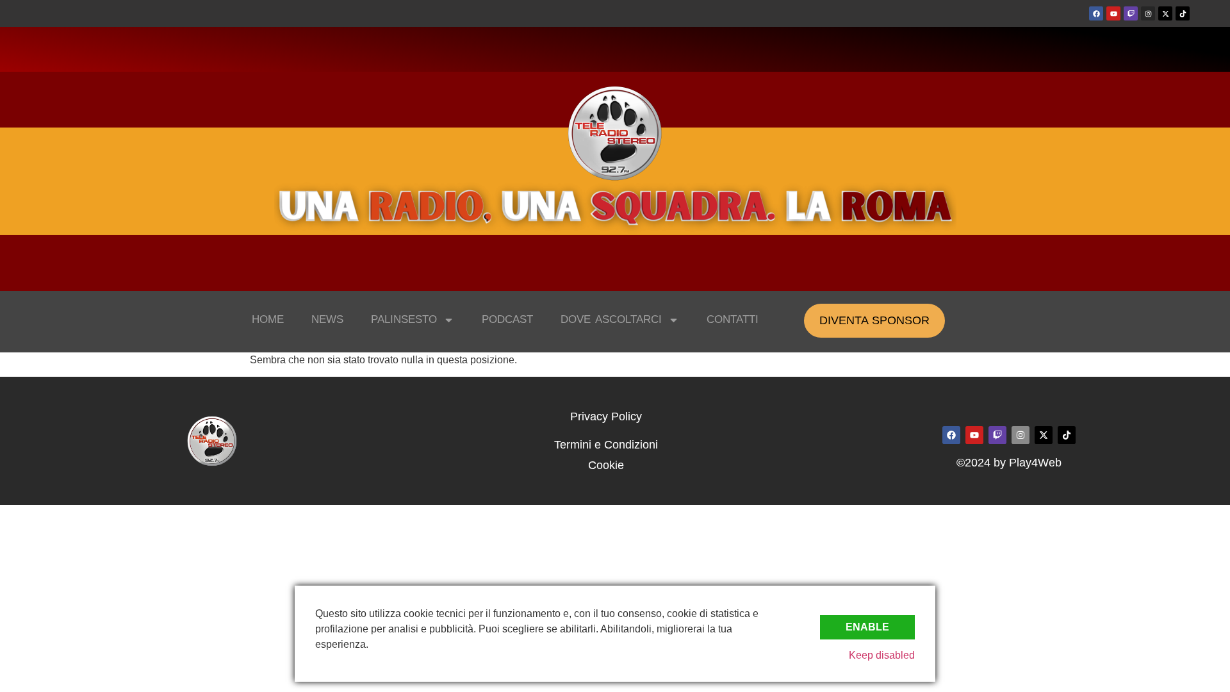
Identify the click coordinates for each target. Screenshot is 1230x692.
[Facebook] (1096, 13)
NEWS (327, 319)
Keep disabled (882, 655)
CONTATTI (732, 319)
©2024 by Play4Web (1009, 462)
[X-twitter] (1165, 13)
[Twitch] (1131, 13)
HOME (268, 319)
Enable (867, 627)
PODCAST (507, 319)
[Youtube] (1113, 13)
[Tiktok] (1183, 13)
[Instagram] (1148, 13)
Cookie (606, 465)
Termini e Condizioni (606, 444)
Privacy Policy (606, 416)
